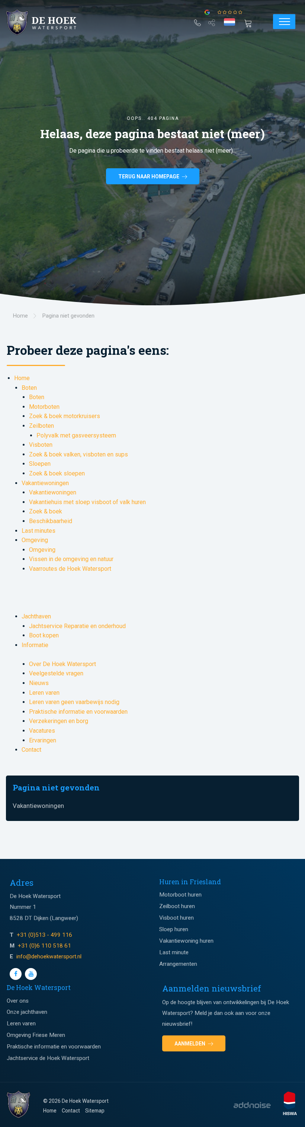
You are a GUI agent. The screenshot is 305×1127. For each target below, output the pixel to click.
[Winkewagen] (250, 22)
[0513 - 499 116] (197, 21)
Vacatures (42, 730)
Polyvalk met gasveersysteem (76, 435)
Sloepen (40, 463)
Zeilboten (41, 425)
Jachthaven (36, 616)
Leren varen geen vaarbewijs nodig (74, 702)
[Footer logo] (18, 1105)
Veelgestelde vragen (56, 673)
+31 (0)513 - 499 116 (44, 935)
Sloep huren (173, 929)
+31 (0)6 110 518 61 (44, 945)
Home (22, 378)
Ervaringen (42, 740)
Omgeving (35, 540)
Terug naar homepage (149, 176)
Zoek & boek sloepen (57, 473)
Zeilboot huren (177, 906)
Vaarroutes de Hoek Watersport (70, 568)
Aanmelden (190, 1044)
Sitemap (95, 1111)
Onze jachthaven (27, 1012)
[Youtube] (31, 974)
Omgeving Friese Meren (36, 1035)
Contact (31, 749)
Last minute (174, 952)
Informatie (35, 645)
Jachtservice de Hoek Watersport (48, 1058)
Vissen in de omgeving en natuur (71, 559)
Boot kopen (44, 635)
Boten (29, 387)
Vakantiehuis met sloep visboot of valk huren (87, 502)
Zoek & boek (45, 511)
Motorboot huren (180, 894)
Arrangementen (178, 964)
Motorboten (44, 406)
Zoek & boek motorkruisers (64, 416)
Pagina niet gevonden (56, 787)
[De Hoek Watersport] (47, 22)
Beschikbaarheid (50, 521)
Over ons (18, 1000)
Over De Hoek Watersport (62, 664)
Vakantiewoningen (45, 483)
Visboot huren (176, 917)
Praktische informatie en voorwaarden (78, 711)
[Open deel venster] (211, 21)
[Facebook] (16, 974)
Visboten (40, 444)
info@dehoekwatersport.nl (48, 956)
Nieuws (39, 683)
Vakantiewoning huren (186, 940)
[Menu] (284, 21)
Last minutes (38, 530)
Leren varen (44, 692)
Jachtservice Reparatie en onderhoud (77, 626)
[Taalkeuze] (229, 22)
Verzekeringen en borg (58, 721)
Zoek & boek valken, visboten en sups (78, 454)
